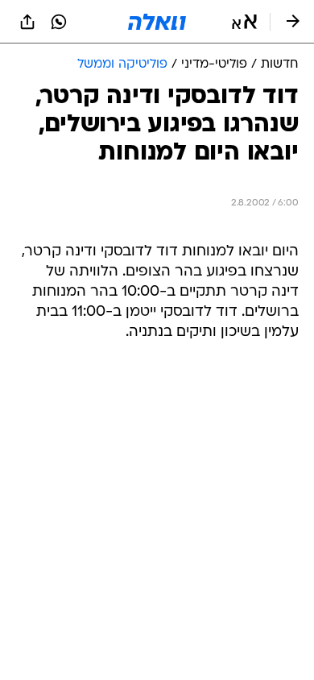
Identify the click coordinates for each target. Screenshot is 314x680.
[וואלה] (157, 22)
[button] (244, 22)
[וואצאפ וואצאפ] (59, 22)
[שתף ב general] (27, 22)
